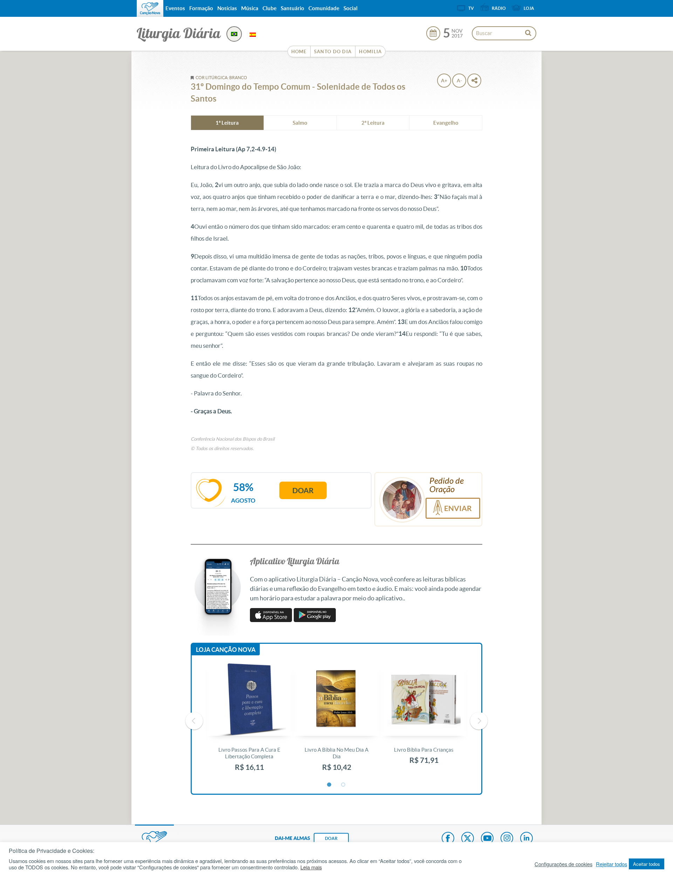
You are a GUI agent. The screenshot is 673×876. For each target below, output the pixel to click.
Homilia (370, 51)
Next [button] (479, 721)
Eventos (175, 8)
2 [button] (343, 785)
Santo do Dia (333, 51)
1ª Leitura (227, 123)
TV (471, 8)
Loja (529, 8)
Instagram (506, 839)
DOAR (331, 838)
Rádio (499, 8)
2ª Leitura (373, 123)
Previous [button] (194, 721)
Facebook (448, 839)
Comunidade (323, 8)
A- (459, 80)
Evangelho (445, 123)
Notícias (227, 8)
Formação (201, 8)
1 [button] (329, 785)
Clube (270, 8)
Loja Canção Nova (226, 649)
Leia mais (311, 867)
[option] (249, 721)
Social (351, 8)
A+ (444, 80)
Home (299, 51)
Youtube (487, 839)
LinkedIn (526, 839)
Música (249, 8)
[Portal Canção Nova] (150, 8)
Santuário (292, 8)
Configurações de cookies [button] (563, 864)
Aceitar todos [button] (646, 864)
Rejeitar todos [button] (611, 864)
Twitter (467, 839)
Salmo (300, 123)
